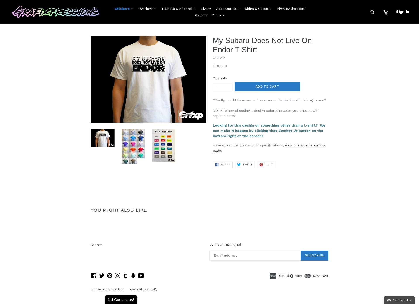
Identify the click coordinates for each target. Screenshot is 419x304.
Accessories (229, 8)
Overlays (148, 8)
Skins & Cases (259, 8)
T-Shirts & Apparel (179, 8)
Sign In (402, 11)
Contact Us (401, 300)
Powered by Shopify (143, 289)
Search (96, 245)
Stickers (125, 8)
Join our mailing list (225, 244)
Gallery (201, 15)
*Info (219, 15)
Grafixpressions (113, 289)
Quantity (220, 78)
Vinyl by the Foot (290, 9)
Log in (96, 251)
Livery (206, 9)
